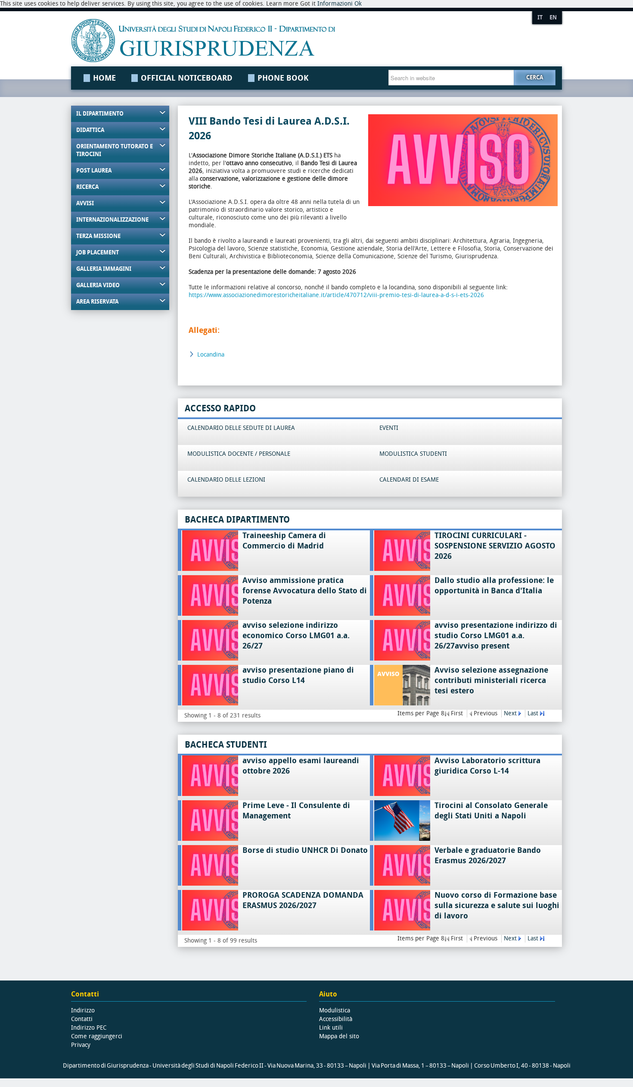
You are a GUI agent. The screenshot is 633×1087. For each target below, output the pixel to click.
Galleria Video (98, 285)
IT (540, 17)
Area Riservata (97, 301)
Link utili (331, 1027)
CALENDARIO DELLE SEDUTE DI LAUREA (241, 428)
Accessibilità (335, 1019)
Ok (358, 3)
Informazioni (335, 3)
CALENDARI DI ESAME (409, 479)
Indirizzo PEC (88, 1027)
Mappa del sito (339, 1036)
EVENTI (388, 428)
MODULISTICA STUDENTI (413, 453)
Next (510, 713)
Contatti (82, 1019)
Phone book (283, 78)
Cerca (534, 77)
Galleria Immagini (103, 269)
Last (533, 713)
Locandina (210, 354)
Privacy (80, 1045)
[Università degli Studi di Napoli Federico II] (292, 40)
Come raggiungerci (96, 1036)
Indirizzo (83, 1010)
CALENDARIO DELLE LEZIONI (226, 479)
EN (553, 17)
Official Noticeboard (187, 78)
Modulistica (334, 1010)
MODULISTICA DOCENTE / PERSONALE (238, 453)
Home (104, 78)
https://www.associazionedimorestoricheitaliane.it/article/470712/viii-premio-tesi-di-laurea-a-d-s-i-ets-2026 (336, 295)
